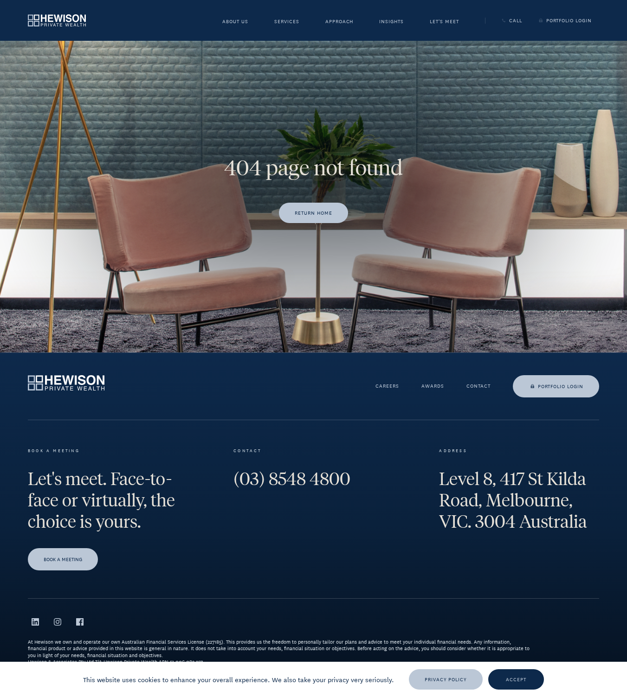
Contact (478, 386)
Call (515, 20)
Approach (339, 22)
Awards (432, 386)
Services (286, 22)
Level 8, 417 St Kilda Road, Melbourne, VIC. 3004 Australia (513, 500)
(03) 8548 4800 (291, 479)
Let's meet (444, 22)
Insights (391, 22)
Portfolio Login (569, 20)
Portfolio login (560, 386)
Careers (387, 386)
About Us (235, 22)
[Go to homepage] (57, 20)
